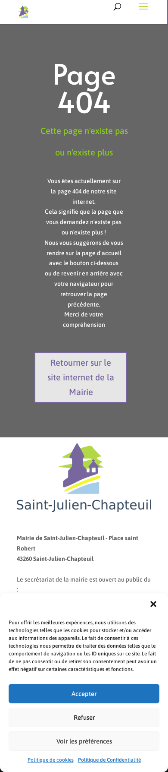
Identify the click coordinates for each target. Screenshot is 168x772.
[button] (154, 605)
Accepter (84, 693)
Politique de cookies (51, 760)
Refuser (84, 717)
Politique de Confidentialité (109, 760)
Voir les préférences (84, 741)
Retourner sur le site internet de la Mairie (80, 377)
